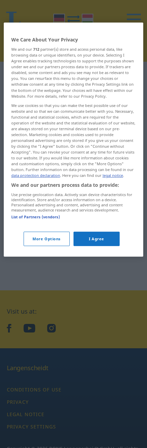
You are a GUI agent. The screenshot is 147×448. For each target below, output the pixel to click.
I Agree (96, 238)
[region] (74, 139)
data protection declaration (35, 175)
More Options (46, 238)
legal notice (113, 175)
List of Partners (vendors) (35, 216)
